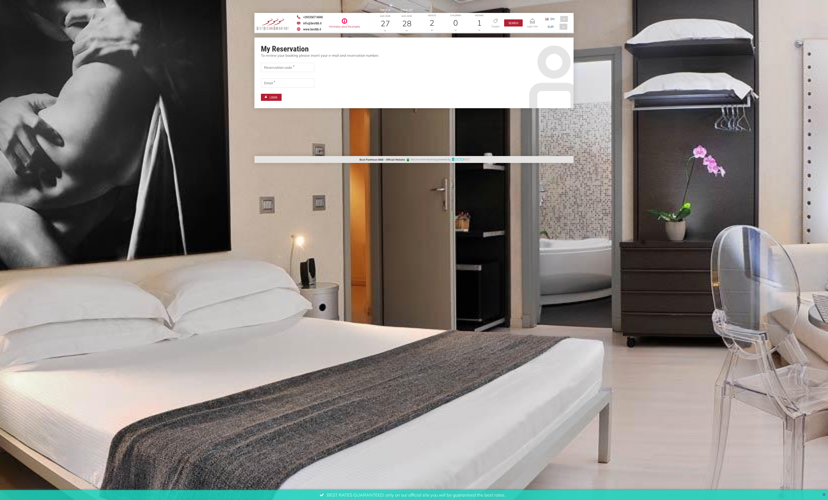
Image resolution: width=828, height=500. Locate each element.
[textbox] (287, 67)
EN (552, 19)
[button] (513, 23)
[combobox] (558, 19)
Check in (385, 10)
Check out (407, 10)
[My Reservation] (532, 19)
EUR (551, 27)
